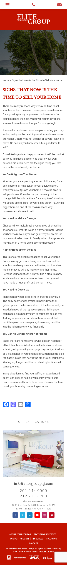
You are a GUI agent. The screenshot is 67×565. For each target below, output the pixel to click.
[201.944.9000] (33, 4)
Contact (33, 543)
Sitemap (56, 549)
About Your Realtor (20, 534)
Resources (37, 539)
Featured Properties (45, 534)
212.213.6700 (33, 496)
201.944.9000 (33, 491)
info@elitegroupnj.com (33, 483)
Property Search (19, 539)
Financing (51, 539)
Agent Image (47, 551)
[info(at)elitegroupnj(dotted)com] (59, 5)
